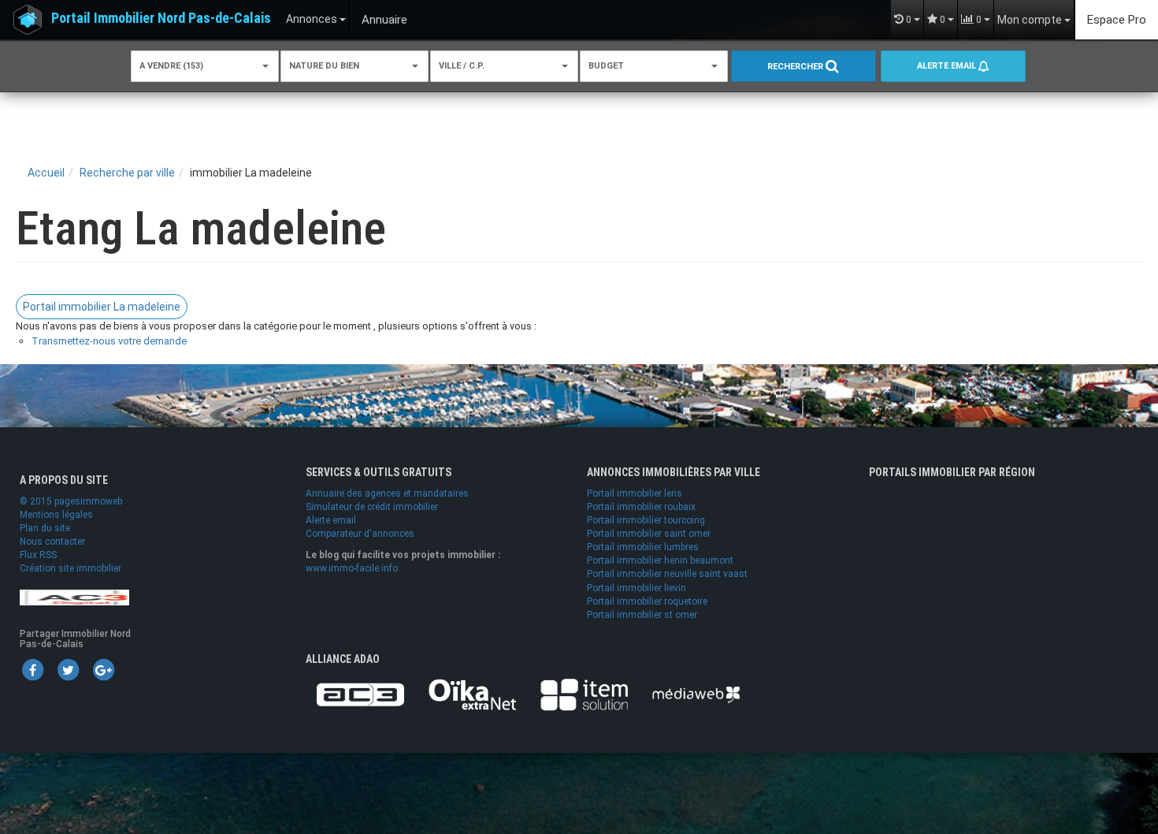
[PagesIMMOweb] (74, 596)
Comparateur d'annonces (360, 533)
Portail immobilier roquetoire (647, 601)
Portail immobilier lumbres (643, 547)
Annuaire (384, 20)
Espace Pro (1116, 20)
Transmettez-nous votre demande (109, 341)
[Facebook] (32, 669)
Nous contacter (52, 541)
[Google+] (103, 669)
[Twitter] (67, 669)
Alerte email (947, 66)
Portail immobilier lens (634, 493)
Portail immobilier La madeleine (101, 306)
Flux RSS (38, 554)
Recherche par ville (127, 172)
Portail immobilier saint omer (649, 533)
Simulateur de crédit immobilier (372, 506)
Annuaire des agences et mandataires (387, 493)
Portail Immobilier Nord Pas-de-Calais (161, 17)
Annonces (313, 19)
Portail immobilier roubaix (641, 506)
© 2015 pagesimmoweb (71, 501)
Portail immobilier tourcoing (646, 520)
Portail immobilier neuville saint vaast (667, 573)
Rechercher (796, 66)
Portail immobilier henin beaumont (660, 560)
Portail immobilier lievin (636, 588)
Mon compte (1030, 19)
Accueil (46, 172)
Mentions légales (56, 514)
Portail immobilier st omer (642, 614)
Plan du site (45, 528)
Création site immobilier (70, 568)
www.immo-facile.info (352, 568)
